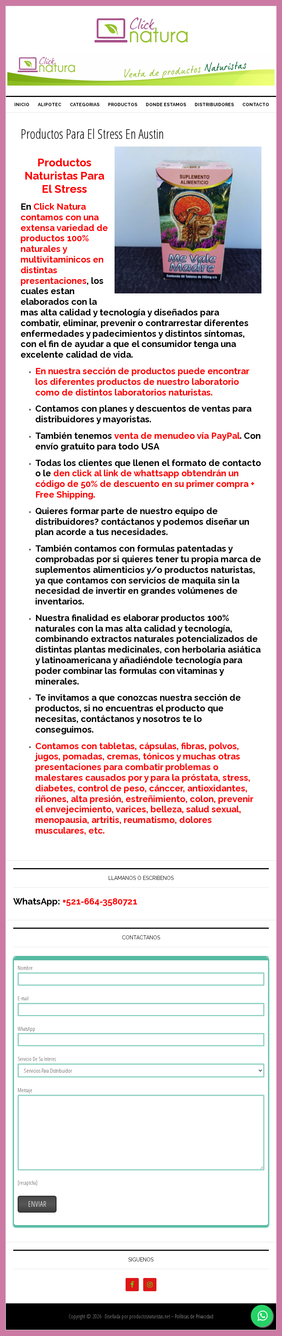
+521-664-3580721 (99, 901)
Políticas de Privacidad (194, 1316)
